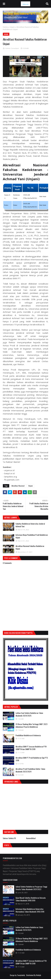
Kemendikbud (31, 838)
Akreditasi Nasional (18, 486)
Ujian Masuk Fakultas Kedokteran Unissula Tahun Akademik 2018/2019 (31, 899)
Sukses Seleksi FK (9, 838)
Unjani (12, 27)
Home (5, 27)
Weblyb (38, 975)
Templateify (21, 975)
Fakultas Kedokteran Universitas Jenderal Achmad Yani (30, 525)
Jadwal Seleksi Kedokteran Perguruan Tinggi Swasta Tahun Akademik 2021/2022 (31, 888)
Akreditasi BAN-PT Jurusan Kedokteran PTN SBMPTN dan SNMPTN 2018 (31, 748)
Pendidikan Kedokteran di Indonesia (28, 735)
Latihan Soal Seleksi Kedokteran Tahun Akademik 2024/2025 (29, 714)
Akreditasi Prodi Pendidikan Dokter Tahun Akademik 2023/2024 (30, 770)
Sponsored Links (11, 781)
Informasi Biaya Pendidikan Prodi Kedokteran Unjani (32, 536)
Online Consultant (12, 48)
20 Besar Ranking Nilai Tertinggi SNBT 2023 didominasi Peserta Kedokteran (31, 725)
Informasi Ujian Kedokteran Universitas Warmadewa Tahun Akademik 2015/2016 (30, 910)
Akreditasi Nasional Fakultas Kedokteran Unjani (30, 547)
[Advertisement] (26, 806)
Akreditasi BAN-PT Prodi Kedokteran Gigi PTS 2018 (32, 759)
